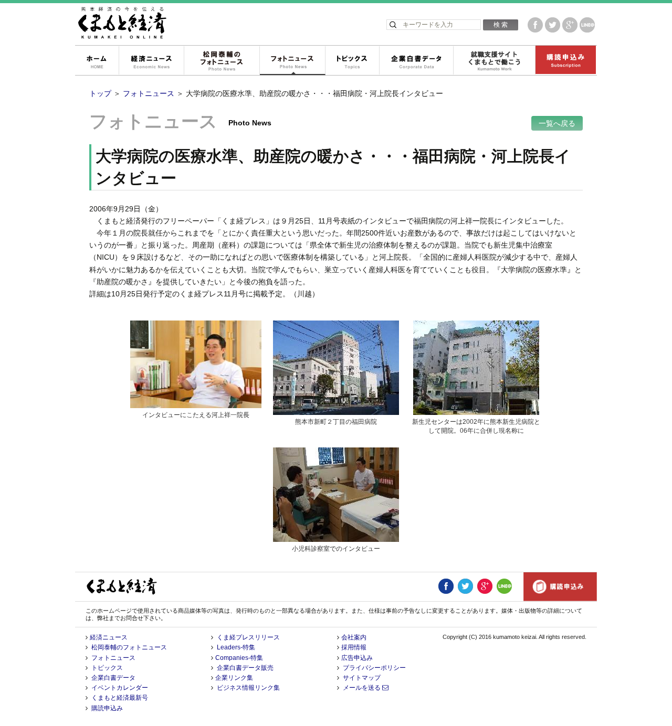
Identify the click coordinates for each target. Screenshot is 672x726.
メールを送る (362, 687)
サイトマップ (362, 677)
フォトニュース (292, 61)
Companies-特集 (239, 657)
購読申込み (565, 61)
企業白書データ (416, 61)
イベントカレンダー (119, 687)
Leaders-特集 (236, 647)
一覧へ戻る (557, 123)
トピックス (352, 61)
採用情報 (353, 647)
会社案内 (353, 637)
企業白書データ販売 (245, 667)
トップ (100, 93)
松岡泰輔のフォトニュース (221, 61)
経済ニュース (151, 61)
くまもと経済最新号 (119, 697)
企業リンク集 (234, 677)
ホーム (96, 61)
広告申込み (357, 657)
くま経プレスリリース (248, 637)
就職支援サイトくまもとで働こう (494, 61)
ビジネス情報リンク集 (248, 687)
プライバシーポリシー (374, 667)
